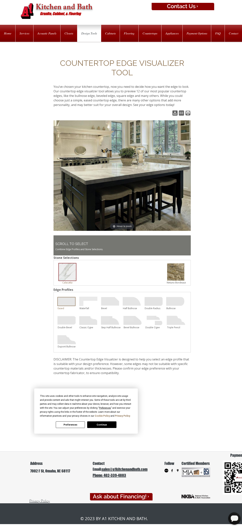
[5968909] (166, 470)
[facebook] (172, 470)
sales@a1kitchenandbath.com (124, 469)
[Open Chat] (234, 518)
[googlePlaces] (178, 470)
